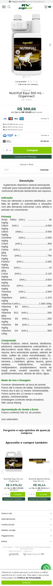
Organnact (26, 90)
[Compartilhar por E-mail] (37, 82)
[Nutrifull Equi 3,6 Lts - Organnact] (13, 473)
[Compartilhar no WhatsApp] (31, 82)
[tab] (23, 77)
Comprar (32, 150)
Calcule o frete (26, 164)
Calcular (44, 169)
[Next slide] (50, 45)
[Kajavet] (26, 6)
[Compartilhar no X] (34, 82)
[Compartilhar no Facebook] (28, 82)
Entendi (26, 582)
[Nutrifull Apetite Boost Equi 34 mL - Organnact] (39, 473)
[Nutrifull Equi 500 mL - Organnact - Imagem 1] (26, 45)
